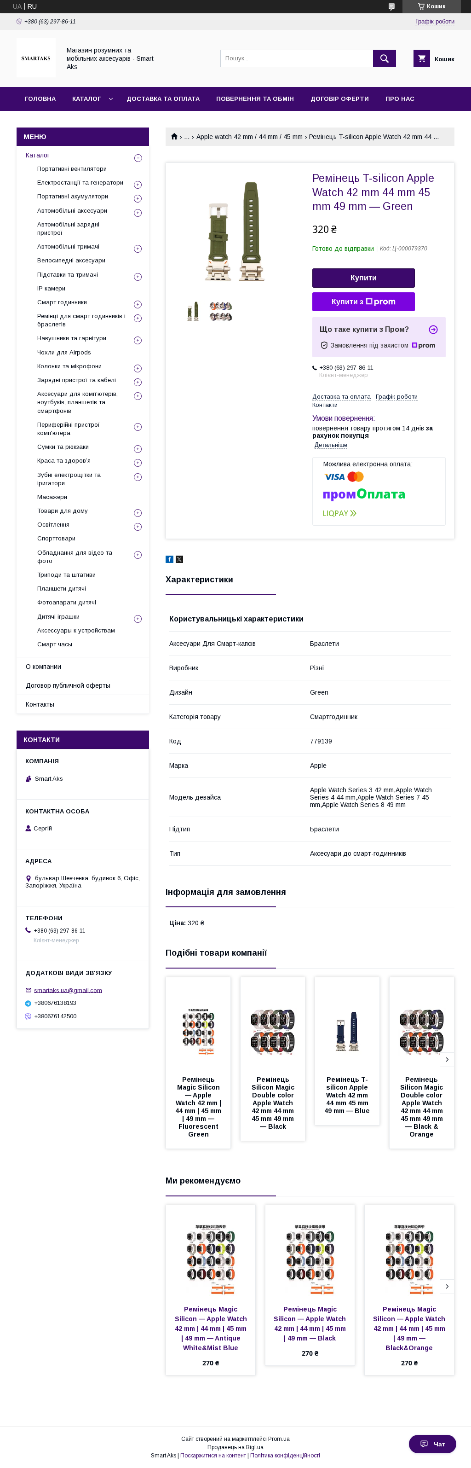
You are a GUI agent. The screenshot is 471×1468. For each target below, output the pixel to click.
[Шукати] (384, 58)
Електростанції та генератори (80, 182)
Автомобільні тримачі (68, 246)
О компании (43, 666)
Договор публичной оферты (68, 685)
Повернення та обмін (255, 98)
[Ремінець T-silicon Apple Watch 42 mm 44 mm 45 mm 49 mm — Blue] (347, 1023)
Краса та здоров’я (64, 460)
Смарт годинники (62, 302)
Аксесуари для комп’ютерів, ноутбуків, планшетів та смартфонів (77, 402)
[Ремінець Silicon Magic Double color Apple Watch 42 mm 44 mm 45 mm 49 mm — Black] (273, 1023)
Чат (439, 1444)
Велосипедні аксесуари (71, 260)
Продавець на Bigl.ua (235, 1447)
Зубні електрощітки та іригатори (69, 479)
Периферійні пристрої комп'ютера (68, 428)
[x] (179, 560)
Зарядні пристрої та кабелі (76, 380)
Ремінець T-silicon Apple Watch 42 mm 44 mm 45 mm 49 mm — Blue (347, 1095)
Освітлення (53, 524)
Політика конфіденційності (285, 1455)
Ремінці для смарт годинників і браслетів (81, 320)
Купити (363, 278)
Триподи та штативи (66, 574)
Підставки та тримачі (67, 274)
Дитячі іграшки (58, 616)
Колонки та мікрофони (69, 366)
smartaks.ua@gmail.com (68, 989)
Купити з (347, 302)
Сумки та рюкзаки (63, 446)
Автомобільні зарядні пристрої (68, 228)
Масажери (52, 496)
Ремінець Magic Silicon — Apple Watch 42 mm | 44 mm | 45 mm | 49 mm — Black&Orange (410, 1329)
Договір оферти (339, 98)
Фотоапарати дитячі (66, 602)
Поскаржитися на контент (213, 1455)
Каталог (86, 98)
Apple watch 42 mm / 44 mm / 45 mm (249, 136)
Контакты (40, 704)
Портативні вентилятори (72, 168)
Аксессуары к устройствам (76, 630)
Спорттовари (56, 538)
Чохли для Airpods (64, 352)
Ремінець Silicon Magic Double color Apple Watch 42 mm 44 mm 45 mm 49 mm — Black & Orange (422, 1107)
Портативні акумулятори (72, 196)
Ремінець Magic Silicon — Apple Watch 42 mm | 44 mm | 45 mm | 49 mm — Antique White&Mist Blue (212, 1329)
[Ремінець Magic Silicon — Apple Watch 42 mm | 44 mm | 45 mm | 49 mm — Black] (310, 1251)
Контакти (42, 122)
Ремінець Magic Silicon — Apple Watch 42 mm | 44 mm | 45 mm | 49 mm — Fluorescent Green (199, 1107)
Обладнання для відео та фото (74, 556)
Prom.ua (279, 1439)
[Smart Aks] (36, 75)
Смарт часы (54, 644)
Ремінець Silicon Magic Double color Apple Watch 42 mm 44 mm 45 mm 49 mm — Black (274, 1103)
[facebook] (169, 560)
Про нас (399, 98)
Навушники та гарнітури (71, 338)
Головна (40, 98)
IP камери (51, 288)
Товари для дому (62, 510)
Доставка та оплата (163, 98)
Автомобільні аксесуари (72, 210)
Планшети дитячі (61, 588)
